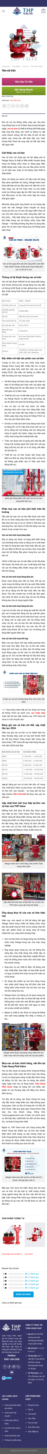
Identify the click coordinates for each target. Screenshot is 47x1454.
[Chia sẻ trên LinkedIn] (27, 106)
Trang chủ (6, 66)
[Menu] (3, 11)
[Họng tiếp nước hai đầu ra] (12, 1235)
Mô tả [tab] (4, 116)
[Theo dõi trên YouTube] (12, 1372)
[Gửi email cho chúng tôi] (14, 1367)
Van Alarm (29, 1254)
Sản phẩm (16, 66)
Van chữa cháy (36, 66)
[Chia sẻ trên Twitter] (13, 106)
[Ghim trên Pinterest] (22, 106)
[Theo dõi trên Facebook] (5, 1367)
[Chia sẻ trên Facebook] (9, 106)
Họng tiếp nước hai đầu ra (12, 1254)
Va (30, 1409)
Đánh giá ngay (23, 1294)
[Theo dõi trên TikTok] (9, 1367)
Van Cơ (25, 66)
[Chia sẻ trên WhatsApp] (4, 106)
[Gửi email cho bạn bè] (18, 106)
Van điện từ (33, 1431)
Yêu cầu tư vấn (24, 81)
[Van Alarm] (35, 1235)
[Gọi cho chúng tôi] (18, 1367)
